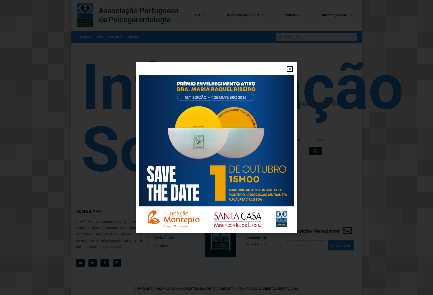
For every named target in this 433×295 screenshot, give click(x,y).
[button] (290, 69)
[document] (216, 147)
